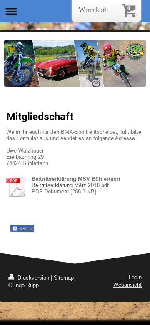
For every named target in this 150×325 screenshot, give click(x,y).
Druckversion (33, 278)
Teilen (25, 229)
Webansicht (127, 285)
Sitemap (64, 278)
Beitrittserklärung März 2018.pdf (70, 185)
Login (135, 277)
